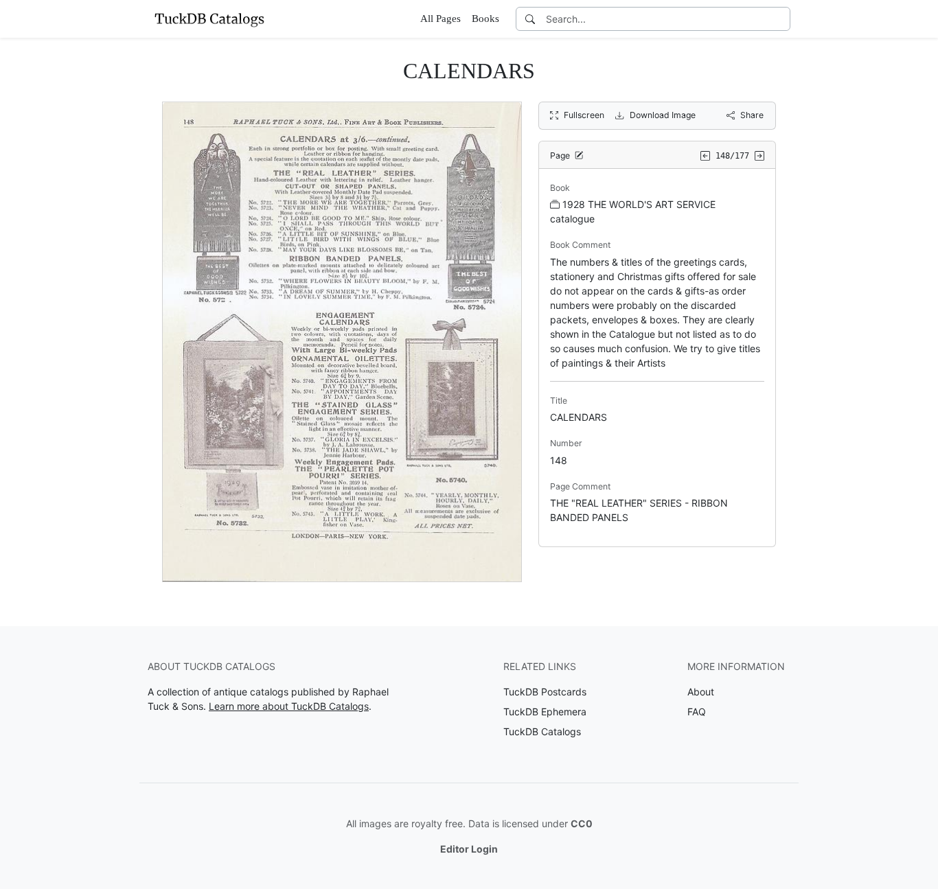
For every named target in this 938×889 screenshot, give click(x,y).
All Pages (440, 18)
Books (485, 18)
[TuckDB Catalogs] (209, 18)
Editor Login (469, 849)
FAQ (696, 711)
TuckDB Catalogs (542, 731)
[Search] (530, 19)
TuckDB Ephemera (544, 711)
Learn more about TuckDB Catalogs (289, 706)
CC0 (582, 823)
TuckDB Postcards (544, 691)
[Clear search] (781, 19)
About (700, 691)
